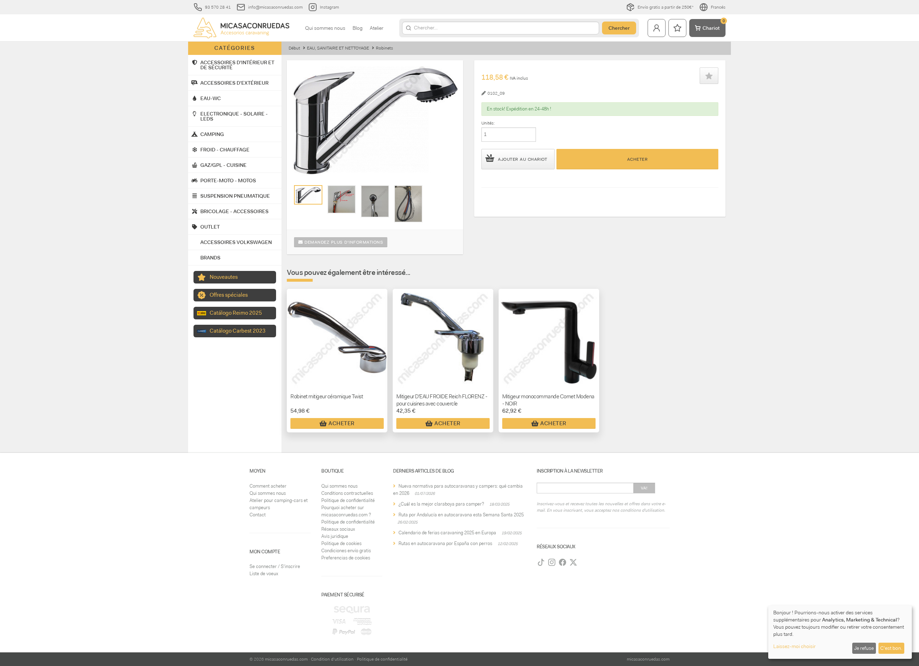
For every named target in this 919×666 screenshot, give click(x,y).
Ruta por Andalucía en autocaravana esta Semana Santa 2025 (461, 515)
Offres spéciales (229, 295)
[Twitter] (573, 562)
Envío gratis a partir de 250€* (666, 7)
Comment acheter (267, 486)
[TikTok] (541, 562)
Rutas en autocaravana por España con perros (445, 543)
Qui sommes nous (325, 28)
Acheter (637, 159)
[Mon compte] (657, 28)
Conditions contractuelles (347, 493)
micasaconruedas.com (286, 659)
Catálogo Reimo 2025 (236, 312)
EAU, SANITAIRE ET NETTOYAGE (338, 48)
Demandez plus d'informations (343, 242)
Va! (644, 488)
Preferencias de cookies (345, 558)
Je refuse (864, 648)
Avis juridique (334, 536)
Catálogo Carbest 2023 (238, 330)
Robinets (384, 48)
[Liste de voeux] (677, 28)
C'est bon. (891, 648)
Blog (358, 28)
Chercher (619, 28)
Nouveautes (224, 277)
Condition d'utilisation (332, 659)
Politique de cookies (341, 543)
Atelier (376, 28)
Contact (257, 515)
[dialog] (840, 632)
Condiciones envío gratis (346, 551)
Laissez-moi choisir (794, 646)
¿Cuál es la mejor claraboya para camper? (441, 504)
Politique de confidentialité (348, 500)
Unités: (488, 123)
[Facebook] (562, 562)
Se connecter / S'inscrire (274, 566)
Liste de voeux (263, 574)
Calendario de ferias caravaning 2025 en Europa (447, 533)
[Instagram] (551, 562)
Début (294, 48)
